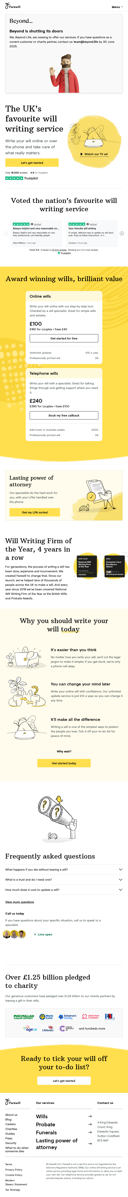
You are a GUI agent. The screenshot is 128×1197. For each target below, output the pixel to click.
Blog (8, 1119)
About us (11, 1114)
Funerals (46, 1132)
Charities (11, 1128)
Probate (45, 1124)
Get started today (64, 763)
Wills (42, 1116)
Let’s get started (32, 162)
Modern (16, 1182)
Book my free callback (64, 415)
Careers (10, 1124)
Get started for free (64, 338)
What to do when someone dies (17, 1149)
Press (8, 1138)
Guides (10, 1133)
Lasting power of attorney (57, 1143)
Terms (8, 1164)
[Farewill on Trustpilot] (21, 178)
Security (10, 1143)
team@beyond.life (86, 41)
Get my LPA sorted (35, 512)
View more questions (19, 902)
